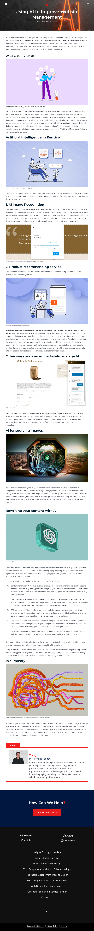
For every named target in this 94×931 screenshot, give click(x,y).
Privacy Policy (52, 926)
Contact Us (47, 897)
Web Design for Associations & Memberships (47, 869)
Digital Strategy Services (47, 857)
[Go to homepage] (47, 4)
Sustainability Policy (35, 926)
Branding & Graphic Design (47, 863)
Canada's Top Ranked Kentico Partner (47, 891)
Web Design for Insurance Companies (47, 880)
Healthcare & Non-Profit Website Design (47, 874)
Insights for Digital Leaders (47, 852)
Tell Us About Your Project (47, 813)
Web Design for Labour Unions (47, 886)
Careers (63, 926)
